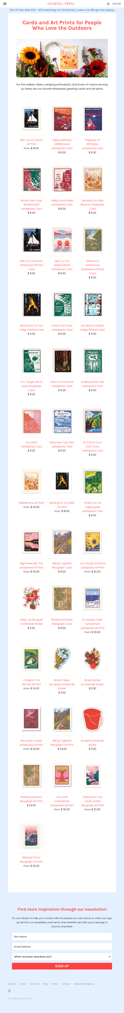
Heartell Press (24, 998)
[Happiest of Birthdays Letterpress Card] (92, 118)
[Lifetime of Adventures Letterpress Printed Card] (92, 239)
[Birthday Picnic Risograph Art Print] (31, 836)
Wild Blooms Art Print (31, 503)
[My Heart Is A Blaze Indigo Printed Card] (92, 304)
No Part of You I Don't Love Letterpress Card (92, 446)
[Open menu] (4, 3)
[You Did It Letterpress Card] (31, 421)
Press (54, 983)
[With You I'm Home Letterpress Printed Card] (31, 239)
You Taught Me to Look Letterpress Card (31, 386)
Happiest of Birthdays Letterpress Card (92, 144)
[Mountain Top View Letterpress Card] (62, 421)
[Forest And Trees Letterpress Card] (62, 304)
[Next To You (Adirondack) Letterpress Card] (62, 239)
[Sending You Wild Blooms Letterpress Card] (92, 179)
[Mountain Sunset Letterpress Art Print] (31, 719)
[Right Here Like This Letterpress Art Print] (31, 542)
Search (12, 983)
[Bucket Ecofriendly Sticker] (92, 719)
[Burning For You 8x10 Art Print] (62, 481)
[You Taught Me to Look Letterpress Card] (31, 360)
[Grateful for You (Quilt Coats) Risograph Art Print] (92, 775)
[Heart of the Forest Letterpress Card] (62, 360)
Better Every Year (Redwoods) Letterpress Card (31, 205)
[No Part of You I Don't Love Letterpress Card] (92, 421)
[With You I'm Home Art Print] (31, 118)
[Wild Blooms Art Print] (31, 481)
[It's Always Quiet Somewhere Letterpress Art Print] (92, 598)
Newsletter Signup (84, 983)
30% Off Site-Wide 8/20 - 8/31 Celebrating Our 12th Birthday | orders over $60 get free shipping (62, 10)
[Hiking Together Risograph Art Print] (62, 719)
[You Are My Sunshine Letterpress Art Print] (92, 542)
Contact (65, 983)
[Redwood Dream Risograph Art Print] (31, 775)
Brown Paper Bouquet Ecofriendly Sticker (62, 684)
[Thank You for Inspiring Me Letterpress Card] (92, 481)
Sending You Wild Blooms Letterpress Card (92, 205)
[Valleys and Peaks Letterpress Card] (62, 179)
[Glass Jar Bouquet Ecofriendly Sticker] (31, 598)
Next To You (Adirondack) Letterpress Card (62, 265)
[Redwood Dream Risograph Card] (62, 598)
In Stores (35, 983)
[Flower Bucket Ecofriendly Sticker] (92, 659)
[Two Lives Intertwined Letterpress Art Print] (62, 775)
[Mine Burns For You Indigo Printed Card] (31, 304)
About (23, 983)
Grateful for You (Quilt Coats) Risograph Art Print (92, 801)
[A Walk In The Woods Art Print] (31, 659)
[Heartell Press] (61, 3)
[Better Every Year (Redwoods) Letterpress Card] (31, 179)
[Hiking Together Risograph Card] (62, 542)
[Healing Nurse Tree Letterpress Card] (92, 360)
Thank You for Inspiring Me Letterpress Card (92, 507)
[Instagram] (9, 991)
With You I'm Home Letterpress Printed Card (31, 265)
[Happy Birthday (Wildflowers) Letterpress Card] (62, 118)
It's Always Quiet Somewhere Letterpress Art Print (92, 624)
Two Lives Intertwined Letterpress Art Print (62, 801)
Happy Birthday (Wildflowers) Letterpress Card (62, 144)
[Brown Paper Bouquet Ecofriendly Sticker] (62, 659)
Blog (45, 983)
